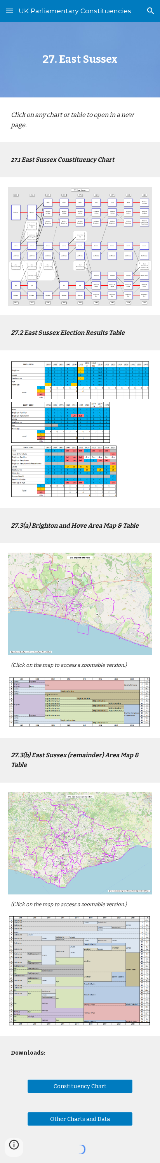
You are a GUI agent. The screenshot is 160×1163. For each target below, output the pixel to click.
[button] (9, 10)
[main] (80, 59)
